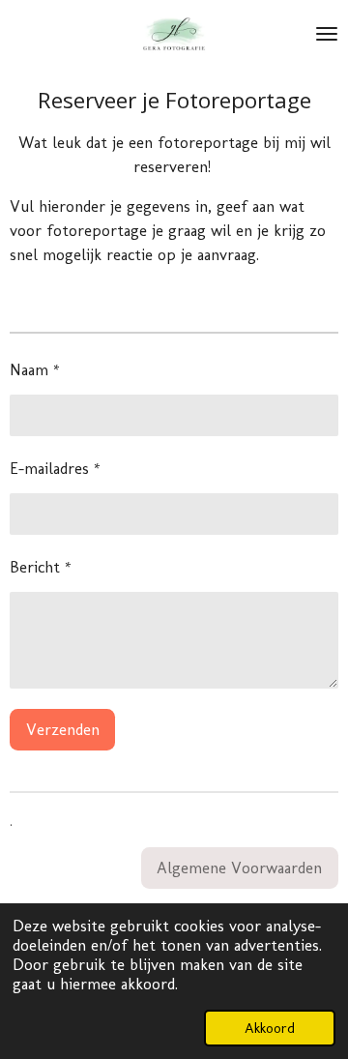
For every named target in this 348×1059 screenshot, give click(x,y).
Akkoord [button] (270, 1028)
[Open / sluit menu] (326, 34)
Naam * (35, 369)
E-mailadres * (55, 468)
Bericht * (41, 566)
